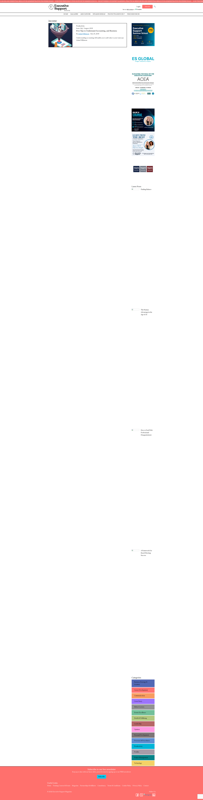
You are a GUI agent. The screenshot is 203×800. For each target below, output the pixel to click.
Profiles (136, 752)
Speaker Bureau (99, 14)
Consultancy (101, 786)
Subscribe (147, 6)
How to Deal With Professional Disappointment (146, 433)
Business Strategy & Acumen (140, 683)
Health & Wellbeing (140, 718)
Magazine (74, 14)
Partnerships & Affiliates (88, 786)
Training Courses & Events (61, 786)
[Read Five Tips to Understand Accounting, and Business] (60, 35)
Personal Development (141, 735)
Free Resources (133, 14)
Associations (85, 14)
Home (66, 14)
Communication (139, 696)
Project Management (141, 757)
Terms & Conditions (113, 786)
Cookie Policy (126, 786)
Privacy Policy (137, 786)
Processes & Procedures (142, 741)
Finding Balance (146, 189)
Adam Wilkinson (83, 34)
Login (138, 6)
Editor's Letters (139, 707)
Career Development (141, 690)
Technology (138, 763)
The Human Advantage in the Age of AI (146, 312)
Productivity (80, 26)
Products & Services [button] (116, 14)
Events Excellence (140, 712)
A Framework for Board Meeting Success (146, 553)
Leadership (137, 724)
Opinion (137, 729)
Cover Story (138, 701)
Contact (146, 786)
